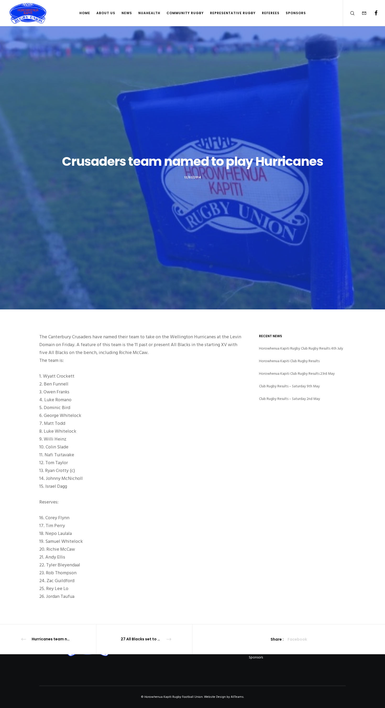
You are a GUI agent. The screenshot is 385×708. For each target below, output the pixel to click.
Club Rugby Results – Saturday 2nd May (289, 399)
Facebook (297, 639)
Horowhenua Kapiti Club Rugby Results (289, 361)
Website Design (215, 696)
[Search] (349, 13)
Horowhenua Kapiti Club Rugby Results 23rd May (297, 374)
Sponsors (256, 657)
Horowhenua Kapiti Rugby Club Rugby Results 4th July (301, 348)
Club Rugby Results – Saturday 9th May (289, 386)
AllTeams (237, 696)
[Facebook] (372, 13)
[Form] (361, 13)
